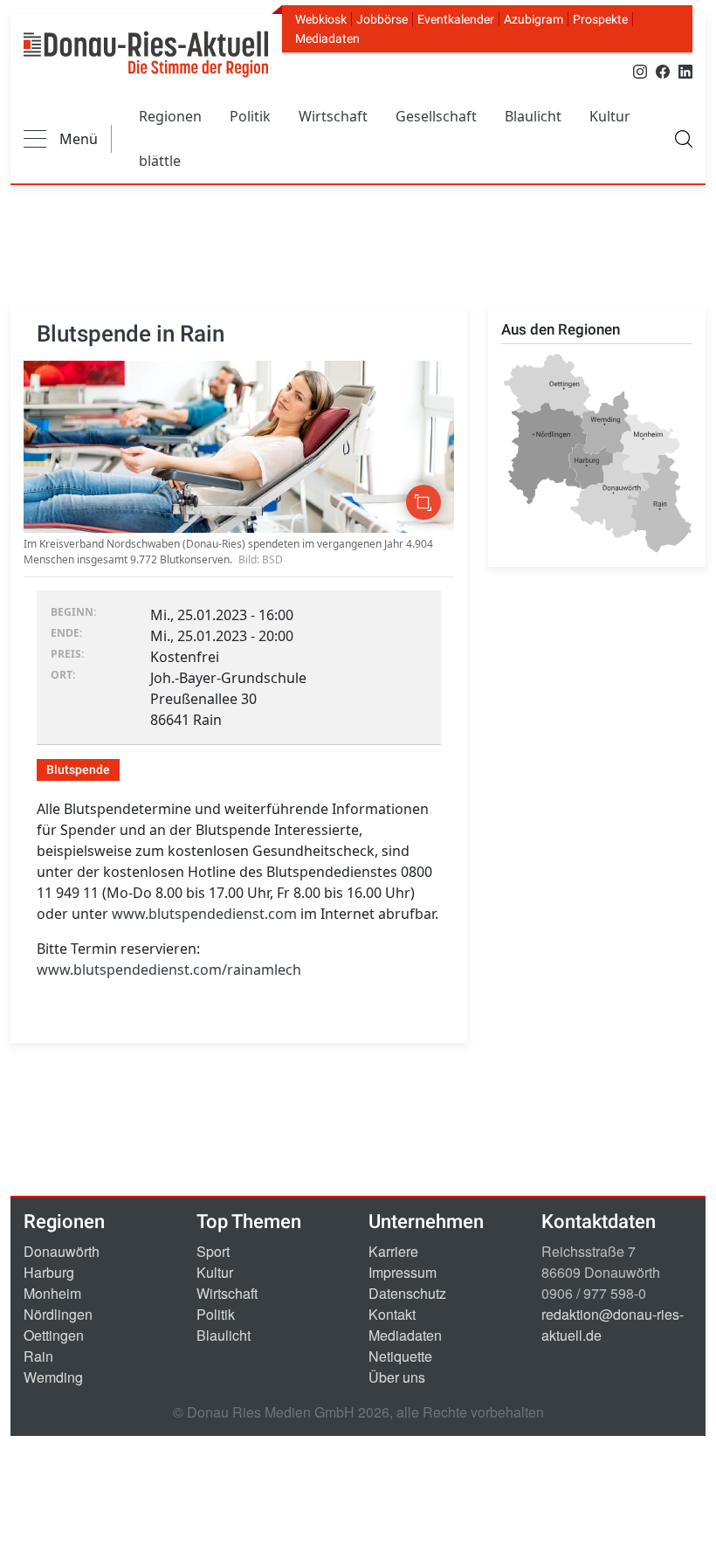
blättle (160, 160)
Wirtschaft (333, 116)
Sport (213, 1251)
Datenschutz (407, 1293)
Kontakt (392, 1314)
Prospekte (600, 19)
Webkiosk (321, 19)
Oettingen (54, 1335)
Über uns (396, 1377)
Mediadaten (327, 38)
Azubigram (533, 19)
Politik (250, 116)
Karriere (393, 1251)
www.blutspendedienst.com (204, 913)
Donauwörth (62, 1251)
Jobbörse (382, 19)
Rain (38, 1356)
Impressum (402, 1272)
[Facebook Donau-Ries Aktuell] (663, 70)
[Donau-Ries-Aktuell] (146, 54)
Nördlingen (58, 1314)
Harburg (49, 1272)
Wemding (53, 1377)
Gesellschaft (436, 116)
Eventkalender (455, 19)
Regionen (170, 116)
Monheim (52, 1293)
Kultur (609, 116)
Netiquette (400, 1356)
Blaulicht (533, 116)
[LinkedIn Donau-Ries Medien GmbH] (685, 70)
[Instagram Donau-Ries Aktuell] (640, 70)
